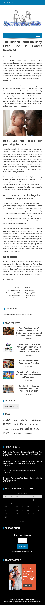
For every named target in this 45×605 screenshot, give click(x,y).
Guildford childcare (29, 424)
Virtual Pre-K (21, 433)
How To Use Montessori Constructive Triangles (19, 471)
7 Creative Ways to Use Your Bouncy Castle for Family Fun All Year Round (28, 374)
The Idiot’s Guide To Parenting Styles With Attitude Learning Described (13, 293)
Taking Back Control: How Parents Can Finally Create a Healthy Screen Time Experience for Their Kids (22, 463)
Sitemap (32, 599)
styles (13, 433)
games (14, 424)
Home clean (6, 429)
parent (24, 428)
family (7, 423)
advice (7, 419)
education (24, 420)
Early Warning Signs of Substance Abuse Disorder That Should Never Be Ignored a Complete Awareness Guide (22, 453)
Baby (12, 279)
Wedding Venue (29, 433)
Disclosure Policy (23, 599)
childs (16, 420)
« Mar (22, 522)
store (6, 433)
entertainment (36, 420)
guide (20, 423)
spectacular (35, 429)
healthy (38, 424)
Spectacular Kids (27, 552)
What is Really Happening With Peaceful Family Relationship (30, 293)
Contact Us (13, 599)
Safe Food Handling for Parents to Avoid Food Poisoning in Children (29, 388)
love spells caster (14, 429)
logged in (16, 314)
